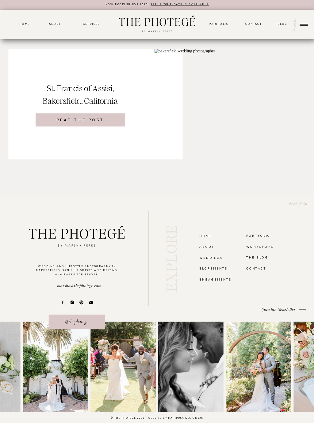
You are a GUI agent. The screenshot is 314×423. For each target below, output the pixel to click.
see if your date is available (180, 4)
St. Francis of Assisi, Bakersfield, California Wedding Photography (80, 101)
